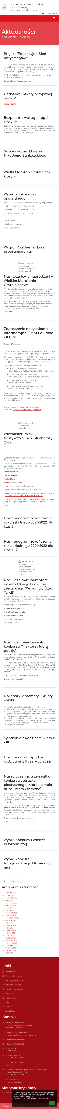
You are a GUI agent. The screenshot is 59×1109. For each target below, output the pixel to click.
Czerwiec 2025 (11, 925)
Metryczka (9, 993)
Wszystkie (9, 953)
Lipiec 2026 (9, 895)
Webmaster (10, 971)
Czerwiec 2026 (11, 898)
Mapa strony (10, 998)
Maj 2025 (9, 928)
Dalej (15, 881)
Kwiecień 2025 (11, 930)
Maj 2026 (9, 900)
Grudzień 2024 (11, 940)
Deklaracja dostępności (14, 980)
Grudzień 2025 (11, 913)
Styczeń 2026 (10, 910)
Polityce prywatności (44, 1099)
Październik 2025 (12, 918)
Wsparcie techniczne (13, 976)
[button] (43, 13)
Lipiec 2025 (9, 923)
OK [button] (52, 1103)
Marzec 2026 (10, 905)
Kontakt (8, 1006)
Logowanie (52, 13)
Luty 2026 (9, 908)
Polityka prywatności (14, 989)
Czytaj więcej (10, 104)
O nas (7, 1002)
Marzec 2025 (10, 933)
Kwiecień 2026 (11, 903)
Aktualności (24, 37)
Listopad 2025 (11, 915)
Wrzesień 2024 (11, 948)
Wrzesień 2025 (11, 920)
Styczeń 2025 (10, 938)
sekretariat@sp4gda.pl (14, 1044)
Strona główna (9, 37)
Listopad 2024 (11, 943)
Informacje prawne (13, 985)
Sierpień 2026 (10, 893)
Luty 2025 (9, 935)
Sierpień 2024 (10, 950)
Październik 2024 (12, 945)
